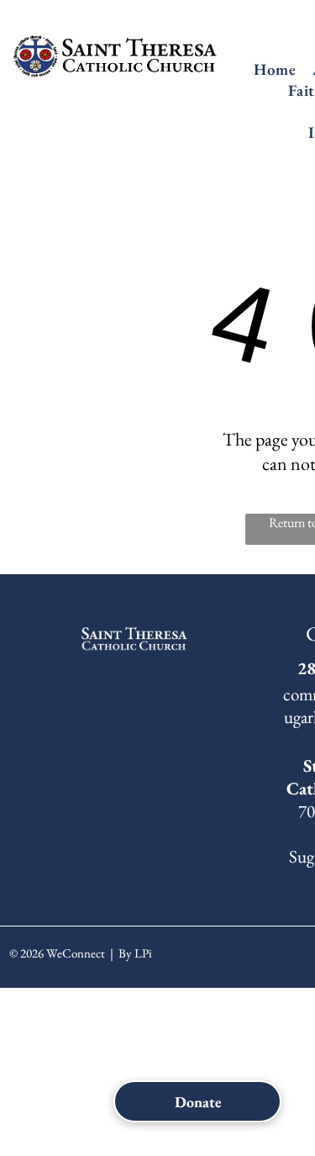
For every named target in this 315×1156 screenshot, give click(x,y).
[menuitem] (274, 69)
